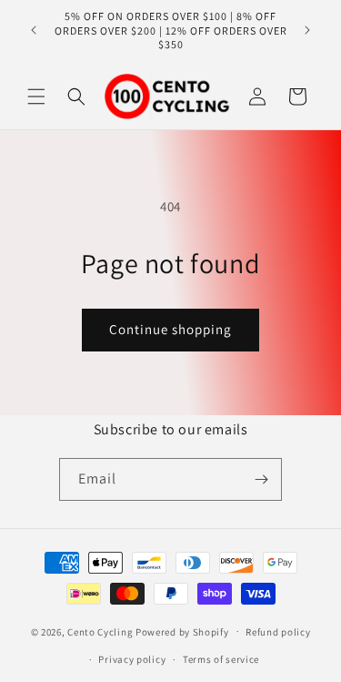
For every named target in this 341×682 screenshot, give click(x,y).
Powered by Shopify (182, 631)
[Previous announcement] (34, 30)
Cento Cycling (100, 631)
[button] (36, 96)
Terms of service (221, 659)
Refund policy (278, 632)
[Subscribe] (261, 479)
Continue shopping (170, 329)
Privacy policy (131, 659)
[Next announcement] (307, 30)
